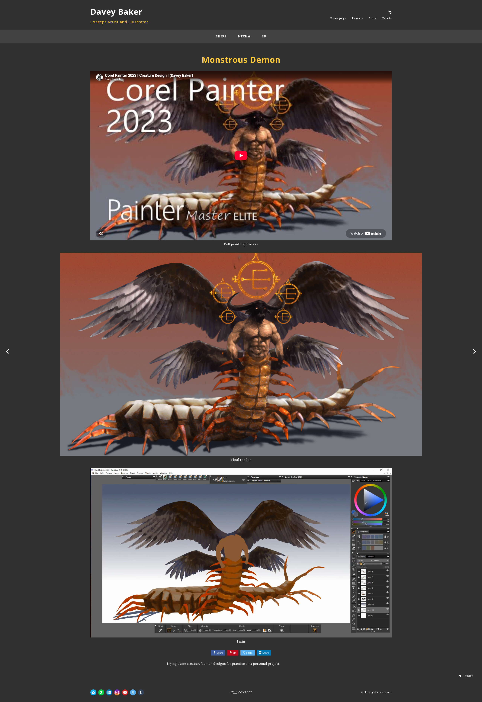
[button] (465, 676)
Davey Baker (116, 11)
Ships (221, 36)
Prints (387, 18)
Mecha (244, 36)
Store (373, 18)
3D (264, 36)
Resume (357, 18)
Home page (338, 18)
